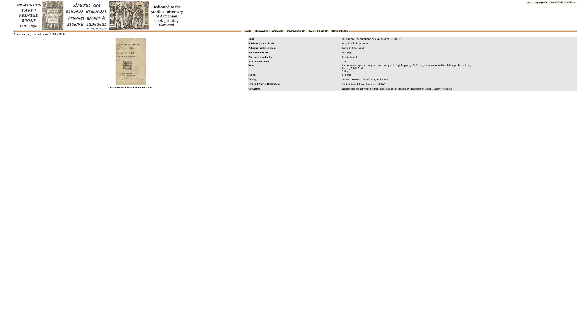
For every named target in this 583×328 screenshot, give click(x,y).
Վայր (311, 31)
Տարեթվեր (322, 31)
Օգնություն (541, 2)
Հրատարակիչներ (296, 31)
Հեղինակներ (261, 31)
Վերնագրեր (277, 31)
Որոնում (247, 31)
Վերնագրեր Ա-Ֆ (339, 31)
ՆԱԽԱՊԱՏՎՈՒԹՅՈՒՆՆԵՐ (563, 2)
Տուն (529, 2)
